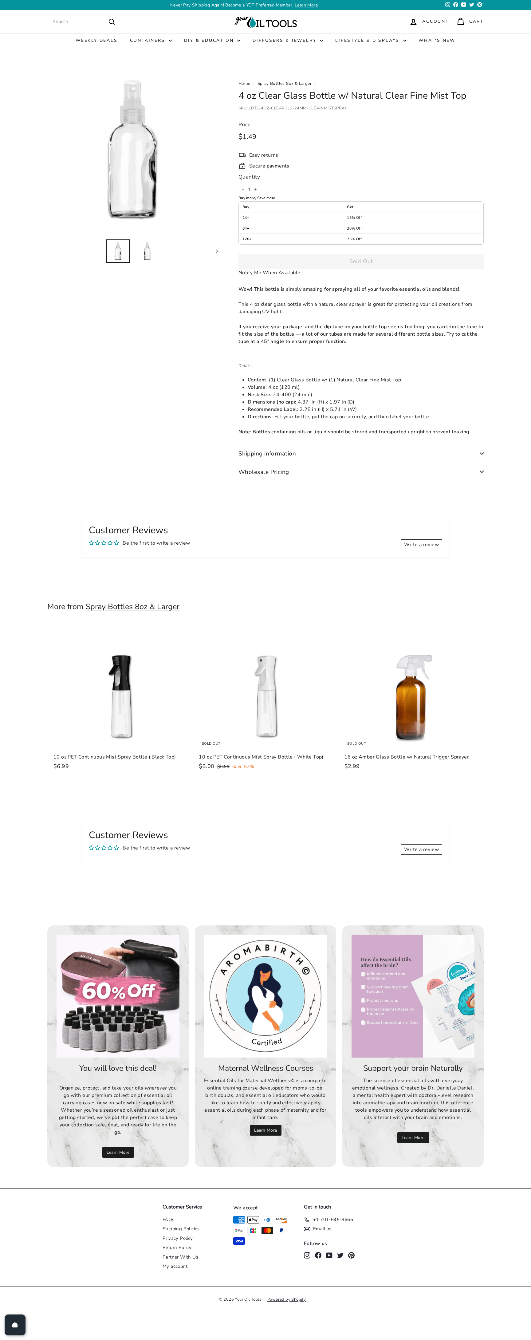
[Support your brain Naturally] (413, 996)
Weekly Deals (97, 40)
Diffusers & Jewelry (285, 40)
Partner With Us (180, 1257)
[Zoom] (133, 149)
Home (244, 83)
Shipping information (267, 453)
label (396, 416)
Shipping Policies (181, 1229)
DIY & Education (210, 40)
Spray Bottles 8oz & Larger (285, 83)
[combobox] (83, 21)
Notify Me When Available (269, 272)
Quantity (249, 176)
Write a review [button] (421, 544)
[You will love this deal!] (118, 996)
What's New (437, 40)
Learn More (306, 5)
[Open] (15, 1324)
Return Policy (177, 1247)
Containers (148, 40)
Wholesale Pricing (263, 472)
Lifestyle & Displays (368, 40)
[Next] (214, 250)
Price (244, 124)
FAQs (169, 1219)
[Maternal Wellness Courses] (265, 996)
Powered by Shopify (286, 1299)
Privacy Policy (178, 1238)
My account (175, 1266)
